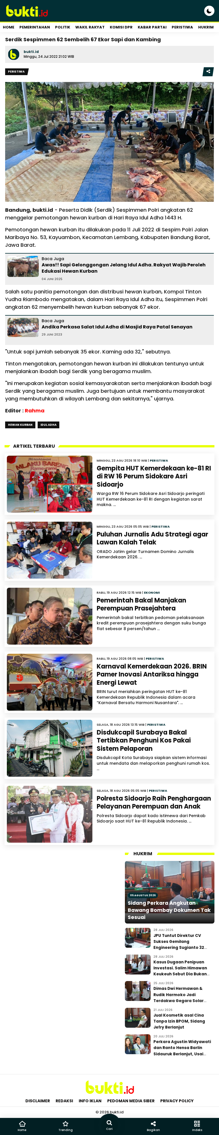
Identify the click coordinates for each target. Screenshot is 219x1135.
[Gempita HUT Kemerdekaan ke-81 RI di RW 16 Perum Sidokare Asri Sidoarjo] (49, 484)
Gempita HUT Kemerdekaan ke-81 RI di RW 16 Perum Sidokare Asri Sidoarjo (154, 476)
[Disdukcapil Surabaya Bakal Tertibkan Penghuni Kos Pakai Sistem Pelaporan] (49, 748)
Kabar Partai (152, 27)
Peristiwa (182, 27)
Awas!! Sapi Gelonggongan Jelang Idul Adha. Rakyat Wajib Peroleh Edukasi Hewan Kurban (124, 268)
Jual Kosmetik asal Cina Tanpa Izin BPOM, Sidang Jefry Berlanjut (179, 1021)
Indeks (197, 1130)
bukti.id (31, 51)
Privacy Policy (177, 1101)
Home (8, 27)
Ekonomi (152, 592)
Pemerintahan (34, 27)
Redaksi (64, 1101)
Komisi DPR (121, 27)
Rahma (34, 410)
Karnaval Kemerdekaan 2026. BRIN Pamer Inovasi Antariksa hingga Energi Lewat (152, 674)
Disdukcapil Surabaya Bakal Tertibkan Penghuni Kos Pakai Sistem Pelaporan (144, 740)
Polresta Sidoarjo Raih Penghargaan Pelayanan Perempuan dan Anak (154, 802)
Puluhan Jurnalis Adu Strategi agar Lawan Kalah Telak (152, 538)
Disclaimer (37, 1101)
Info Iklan (90, 1101)
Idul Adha (48, 425)
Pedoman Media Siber (131, 1101)
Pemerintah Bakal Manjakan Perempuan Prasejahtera (141, 604)
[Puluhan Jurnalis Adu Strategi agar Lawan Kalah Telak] (49, 550)
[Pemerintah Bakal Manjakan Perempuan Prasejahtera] (49, 616)
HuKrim (206, 27)
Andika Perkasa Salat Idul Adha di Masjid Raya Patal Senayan (117, 327)
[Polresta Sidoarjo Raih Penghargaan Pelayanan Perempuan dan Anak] (49, 814)
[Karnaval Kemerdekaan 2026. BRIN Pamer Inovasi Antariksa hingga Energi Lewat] (49, 682)
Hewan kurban (20, 425)
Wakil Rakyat (90, 27)
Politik (62, 27)
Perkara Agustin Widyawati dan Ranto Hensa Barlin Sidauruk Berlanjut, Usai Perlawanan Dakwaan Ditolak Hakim (182, 1053)
